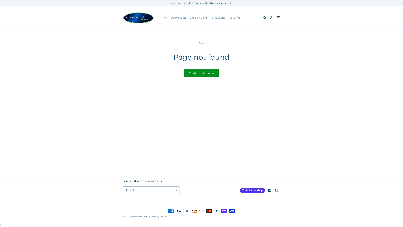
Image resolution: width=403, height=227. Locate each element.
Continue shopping (201, 73)
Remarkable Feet (139, 217)
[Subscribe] (175, 190)
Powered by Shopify (157, 217)
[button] (264, 17)
